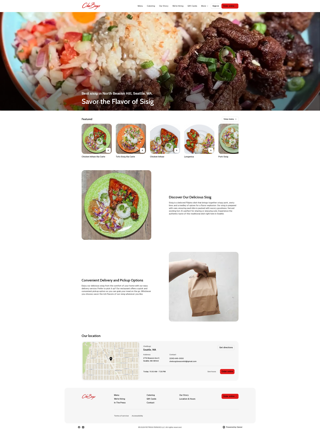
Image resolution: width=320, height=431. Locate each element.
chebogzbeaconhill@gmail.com (183, 361)
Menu (140, 6)
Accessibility (137, 416)
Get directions (226, 347)
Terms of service (121, 416)
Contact (150, 402)
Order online (227, 371)
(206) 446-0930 (176, 358)
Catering (151, 6)
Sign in (215, 6)
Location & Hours (187, 399)
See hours (211, 371)
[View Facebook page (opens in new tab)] (79, 427)
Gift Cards (192, 6)
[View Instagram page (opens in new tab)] (83, 427)
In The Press (120, 402)
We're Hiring (177, 6)
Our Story (163, 6)
